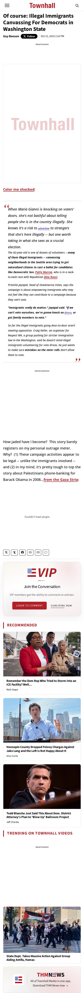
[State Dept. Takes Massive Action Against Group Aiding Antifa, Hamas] (42, 929)
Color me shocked (18, 189)
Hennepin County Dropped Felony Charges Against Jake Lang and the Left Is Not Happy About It (40, 749)
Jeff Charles (12, 822)
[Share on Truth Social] (14, 553)
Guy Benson (11, 36)
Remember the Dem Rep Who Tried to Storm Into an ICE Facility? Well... (41, 683)
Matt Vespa (12, 689)
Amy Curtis (12, 756)
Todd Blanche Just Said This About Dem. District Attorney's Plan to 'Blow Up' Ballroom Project (38, 815)
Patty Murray (43, 272)
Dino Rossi (50, 277)
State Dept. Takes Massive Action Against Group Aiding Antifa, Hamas (38, 958)
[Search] (77, 5)
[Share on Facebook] (22, 553)
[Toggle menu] (7, 5)
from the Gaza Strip (61, 479)
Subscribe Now (61, 605)
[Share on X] (6, 553)
